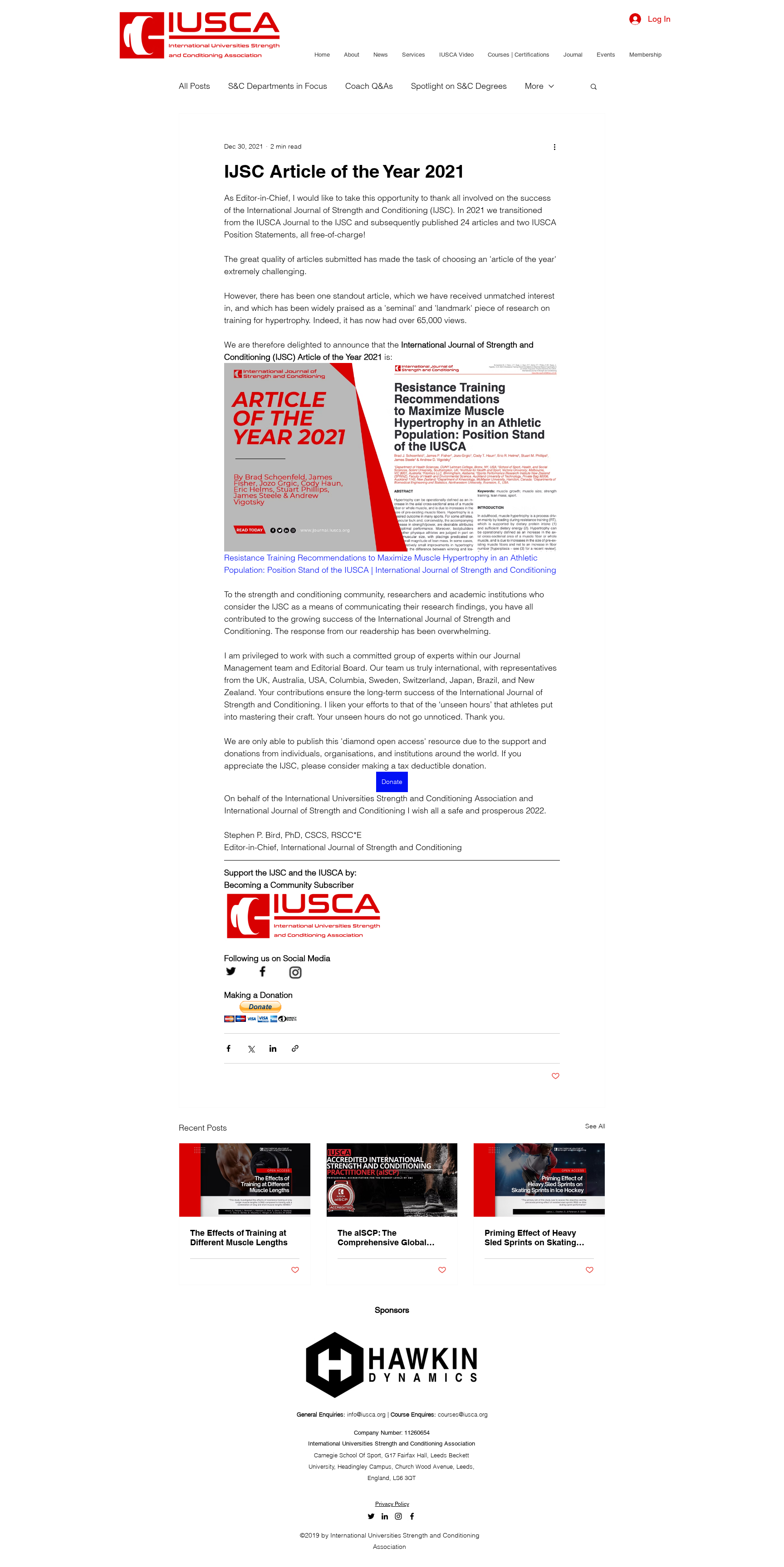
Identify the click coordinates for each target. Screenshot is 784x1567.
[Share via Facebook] (228, 1048)
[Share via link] (295, 1048)
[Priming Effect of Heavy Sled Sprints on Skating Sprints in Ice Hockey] (539, 1180)
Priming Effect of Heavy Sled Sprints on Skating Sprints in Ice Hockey (530, 1237)
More (534, 86)
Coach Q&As (369, 86)
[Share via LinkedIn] (273, 1048)
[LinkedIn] (384, 1516)
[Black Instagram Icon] (398, 1516)
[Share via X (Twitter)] (250, 1048)
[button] (351, 55)
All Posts (194, 86)
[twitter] (371, 1516)
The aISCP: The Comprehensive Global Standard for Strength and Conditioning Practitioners (389, 1237)
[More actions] (554, 146)
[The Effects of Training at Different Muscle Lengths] (244, 1180)
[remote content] (264, 1012)
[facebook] (411, 1516)
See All (595, 1126)
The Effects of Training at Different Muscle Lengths (239, 1237)
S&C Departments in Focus (277, 86)
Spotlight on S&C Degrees (459, 86)
